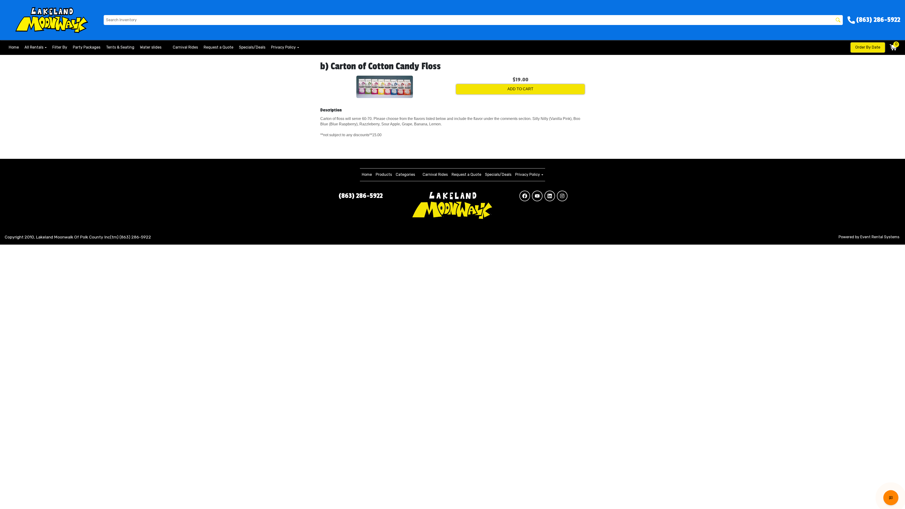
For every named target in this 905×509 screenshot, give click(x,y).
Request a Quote (218, 47)
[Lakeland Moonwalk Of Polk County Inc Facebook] (524, 196)
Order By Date (867, 47)
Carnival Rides (185, 47)
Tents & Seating (120, 47)
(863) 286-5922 (361, 196)
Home (14, 47)
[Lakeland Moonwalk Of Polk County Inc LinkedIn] (549, 196)
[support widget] (890, 497)
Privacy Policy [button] (284, 47)
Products (384, 174)
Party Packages (86, 47)
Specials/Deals (252, 47)
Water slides (150, 47)
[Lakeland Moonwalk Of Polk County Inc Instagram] (562, 196)
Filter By (59, 47)
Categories (405, 174)
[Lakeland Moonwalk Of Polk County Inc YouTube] (537, 196)
